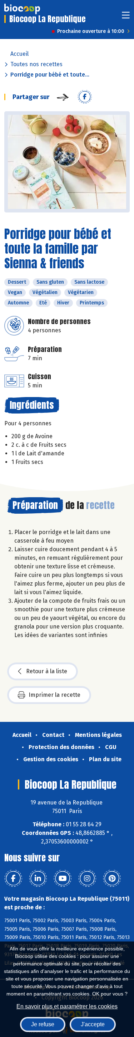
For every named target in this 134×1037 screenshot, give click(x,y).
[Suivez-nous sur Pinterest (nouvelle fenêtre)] (112, 878)
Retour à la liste (46, 671)
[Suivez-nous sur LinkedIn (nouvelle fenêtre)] (38, 878)
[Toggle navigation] (126, 17)
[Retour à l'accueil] (22, 9)
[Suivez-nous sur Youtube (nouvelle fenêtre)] (62, 878)
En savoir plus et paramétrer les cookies (67, 1006)
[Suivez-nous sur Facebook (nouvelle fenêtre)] (13, 878)
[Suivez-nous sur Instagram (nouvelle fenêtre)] (87, 878)
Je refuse (42, 1024)
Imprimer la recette (54, 694)
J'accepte (93, 1024)
